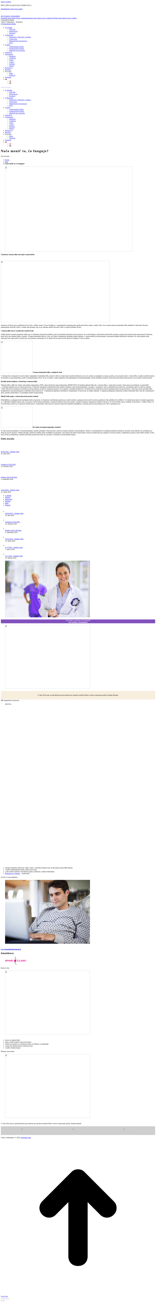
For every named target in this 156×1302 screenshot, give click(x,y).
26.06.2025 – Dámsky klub (10, 452)
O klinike (8, 495)
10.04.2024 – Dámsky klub (10, 490)
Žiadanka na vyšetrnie (12, 873)
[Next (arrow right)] (4, 1300)
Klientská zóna (26, 1137)
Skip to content (6, 2)
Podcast (7, 505)
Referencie (8, 499)
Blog (6, 503)
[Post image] (7, 450)
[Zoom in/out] (8, 1298)
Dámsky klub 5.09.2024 (9, 477)
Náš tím (7, 497)
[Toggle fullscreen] (6, 1298)
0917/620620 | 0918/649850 (10, 16)
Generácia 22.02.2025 (8, 464)
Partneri (7, 501)
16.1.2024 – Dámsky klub (14, 556)
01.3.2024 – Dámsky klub (14, 547)
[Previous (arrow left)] (2, 1300)
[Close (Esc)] (2, 1298)
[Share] (4, 1298)
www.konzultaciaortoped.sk (11, 949)
